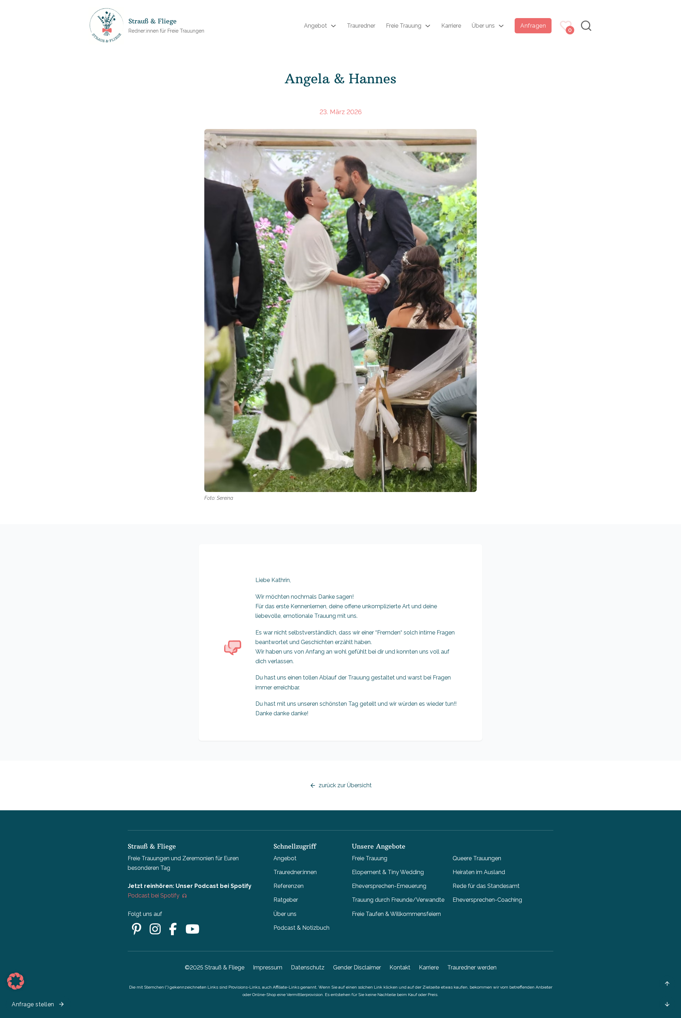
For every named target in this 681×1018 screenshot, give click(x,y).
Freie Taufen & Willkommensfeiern (396, 914)
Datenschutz (308, 967)
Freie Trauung (403, 25)
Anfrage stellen (33, 1004)
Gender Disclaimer (357, 967)
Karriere (451, 25)
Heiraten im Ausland (479, 872)
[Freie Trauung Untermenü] (428, 26)
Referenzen (288, 886)
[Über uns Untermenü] (501, 26)
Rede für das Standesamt (486, 886)
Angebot (315, 25)
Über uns (483, 25)
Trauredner (361, 25)
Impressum (267, 967)
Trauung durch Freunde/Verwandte (398, 899)
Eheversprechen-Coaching (487, 899)
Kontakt (399, 967)
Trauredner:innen (295, 872)
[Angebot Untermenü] (333, 26)
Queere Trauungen (477, 858)
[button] (15, 981)
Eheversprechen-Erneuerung (389, 886)
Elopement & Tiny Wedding (388, 872)
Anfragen (533, 25)
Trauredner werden (472, 967)
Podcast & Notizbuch (301, 927)
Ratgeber (285, 899)
